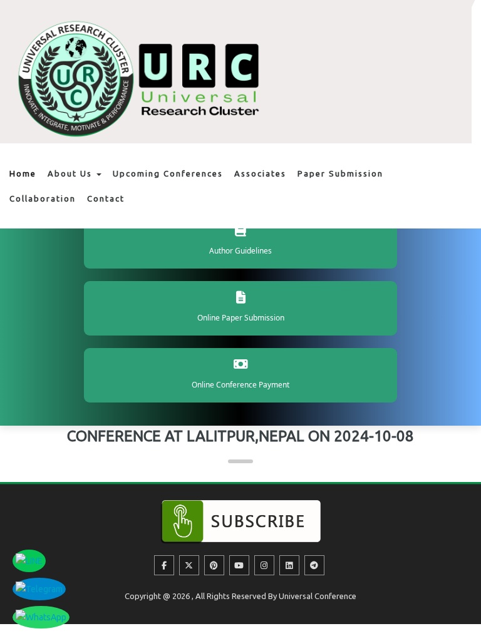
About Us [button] (71, 173)
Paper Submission (340, 173)
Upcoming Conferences (168, 173)
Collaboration (42, 198)
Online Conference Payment (240, 384)
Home (22, 173)
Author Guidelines (240, 250)
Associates (260, 173)
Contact (106, 198)
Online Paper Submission (240, 317)
